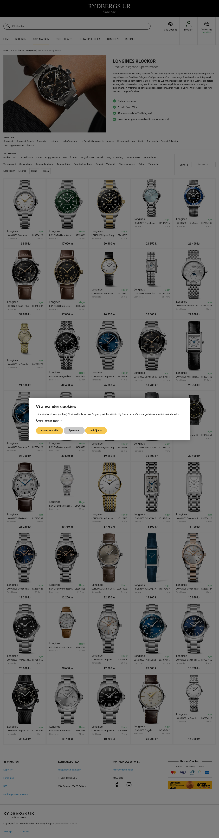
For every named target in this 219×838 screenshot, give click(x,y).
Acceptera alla (49, 430)
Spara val (74, 430)
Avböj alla (96, 430)
